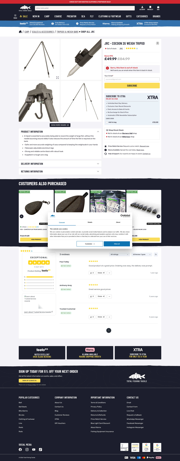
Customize (88, 244)
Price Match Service (82, 22)
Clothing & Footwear (27, 419)
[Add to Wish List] (157, 43)
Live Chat (130, 411)
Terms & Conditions (98, 403)
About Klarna (96, 427)
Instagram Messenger (135, 427)
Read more (140, 150)
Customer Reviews (62, 415)
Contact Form (132, 407)
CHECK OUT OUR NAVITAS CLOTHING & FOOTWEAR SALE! (90, 2)
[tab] (60, 131)
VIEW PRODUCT (36, 239)
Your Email (108, 76)
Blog (56, 411)
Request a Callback (134, 415)
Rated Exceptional (25, 22)
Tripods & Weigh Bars (67, 31)
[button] (158, 216)
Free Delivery (55, 22)
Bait (20, 403)
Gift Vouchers (60, 423)
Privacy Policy (32, 385)
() (60, 125)
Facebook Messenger (135, 423)
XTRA (57, 419)
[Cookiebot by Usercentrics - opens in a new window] (122, 215)
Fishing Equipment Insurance (102, 431)
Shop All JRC (88, 31)
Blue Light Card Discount (100, 423)
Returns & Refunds (98, 415)
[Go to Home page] (25, 8)
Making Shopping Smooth (111, 22)
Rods (21, 431)
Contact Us (59, 407)
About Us (58, 403)
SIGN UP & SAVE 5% (29, 380)
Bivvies (21, 415)
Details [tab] (90, 222)
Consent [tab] (62, 222)
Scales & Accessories (43, 31)
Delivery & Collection (99, 411)
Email (129, 403)
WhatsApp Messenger (135, 419)
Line (20, 423)
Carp (27, 31)
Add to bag (112, 122)
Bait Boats (23, 407)
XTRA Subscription (142, 22)
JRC (121, 49)
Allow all (117, 244)
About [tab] (118, 222)
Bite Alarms (23, 411)
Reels (21, 427)
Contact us (146, 154)
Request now (144, 146)
